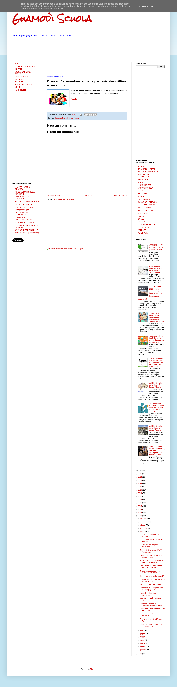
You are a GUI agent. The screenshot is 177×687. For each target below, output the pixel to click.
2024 (140, 477)
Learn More (142, 6)
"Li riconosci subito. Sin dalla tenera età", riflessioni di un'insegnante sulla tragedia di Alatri (157, 451)
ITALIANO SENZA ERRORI (148, 172)
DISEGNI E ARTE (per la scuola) (27, 233)
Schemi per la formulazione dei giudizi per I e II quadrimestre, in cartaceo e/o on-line (156, 317)
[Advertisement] (62, 51)
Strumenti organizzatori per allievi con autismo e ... (150, 572)
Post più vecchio (120, 195)
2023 (140, 480)
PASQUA (141, 216)
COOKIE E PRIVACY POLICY (26, 66)
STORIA (141, 191)
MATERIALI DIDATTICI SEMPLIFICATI (146, 176)
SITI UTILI (18, 87)
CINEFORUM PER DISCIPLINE (26, 230)
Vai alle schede (77, 99)
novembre (144, 522)
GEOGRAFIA (142, 194)
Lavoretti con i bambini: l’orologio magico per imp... (152, 580)
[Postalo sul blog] (88, 114)
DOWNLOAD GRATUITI (23, 84)
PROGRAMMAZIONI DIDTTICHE (22, 80)
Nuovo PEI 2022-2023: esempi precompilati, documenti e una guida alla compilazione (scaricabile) (150, 293)
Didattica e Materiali (61, 118)
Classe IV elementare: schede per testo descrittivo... (151, 567)
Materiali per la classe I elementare (148, 594)
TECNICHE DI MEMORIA (24, 207)
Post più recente (54, 195)
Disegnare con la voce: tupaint (151, 585)
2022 (140, 483)
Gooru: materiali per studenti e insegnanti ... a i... (151, 625)
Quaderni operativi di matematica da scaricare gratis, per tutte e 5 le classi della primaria (156, 362)
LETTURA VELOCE (22, 210)
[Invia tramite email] (85, 114)
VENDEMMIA (143, 233)
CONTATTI (18, 69)
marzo (142, 643)
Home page (87, 195)
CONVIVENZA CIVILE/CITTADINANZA (23, 219)
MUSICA (141, 196)
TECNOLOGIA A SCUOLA (24, 222)
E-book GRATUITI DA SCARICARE (22, 198)
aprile (142, 640)
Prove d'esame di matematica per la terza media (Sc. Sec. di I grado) (155, 269)
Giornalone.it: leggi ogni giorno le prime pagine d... (151, 589)
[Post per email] (81, 114)
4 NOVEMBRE (143, 213)
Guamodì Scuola (52, 18)
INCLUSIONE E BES (22, 77)
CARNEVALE (143, 222)
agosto (142, 532)
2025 (140, 474)
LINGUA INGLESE (144, 185)
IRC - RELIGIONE (144, 199)
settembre (144, 528)
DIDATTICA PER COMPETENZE (27, 202)
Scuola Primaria (74, 118)
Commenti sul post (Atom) (64, 199)
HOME (17, 64)
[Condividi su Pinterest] (95, 114)
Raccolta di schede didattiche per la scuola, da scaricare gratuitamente (156, 339)
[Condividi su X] (90, 114)
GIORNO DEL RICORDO (147, 211)
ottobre (143, 525)
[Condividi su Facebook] (93, 114)
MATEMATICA (143, 179)
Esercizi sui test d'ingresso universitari (149, 546)
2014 (140, 509)
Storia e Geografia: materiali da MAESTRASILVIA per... (151, 561)
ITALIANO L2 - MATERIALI (147, 169)
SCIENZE (141, 182)
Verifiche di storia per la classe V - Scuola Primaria (155, 428)
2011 (140, 654)
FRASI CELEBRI (21, 90)
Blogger (93, 669)
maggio (143, 637)
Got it (154, 6)
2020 (140, 490)
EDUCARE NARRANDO (24, 204)
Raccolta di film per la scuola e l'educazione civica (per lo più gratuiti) (156, 247)
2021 (140, 487)
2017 (140, 500)
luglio (142, 630)
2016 (140, 503)
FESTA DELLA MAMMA (146, 205)
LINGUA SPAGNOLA (145, 188)
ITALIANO (141, 166)
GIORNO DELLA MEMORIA (148, 202)
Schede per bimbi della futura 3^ (152, 576)
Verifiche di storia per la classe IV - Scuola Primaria (155, 385)
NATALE (141, 219)
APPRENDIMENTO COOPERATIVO (22, 214)
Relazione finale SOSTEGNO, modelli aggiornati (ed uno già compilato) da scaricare (157, 408)
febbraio (143, 646)
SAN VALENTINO (144, 208)
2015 (140, 506)
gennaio (143, 650)
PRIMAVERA (142, 230)
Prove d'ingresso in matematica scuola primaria (151, 556)
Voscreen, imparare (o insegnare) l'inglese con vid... (152, 604)
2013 (140, 512)
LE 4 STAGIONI (143, 227)
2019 (140, 493)
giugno (143, 634)
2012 (140, 516)
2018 (140, 496)
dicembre (143, 519)
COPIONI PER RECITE (146, 225)
